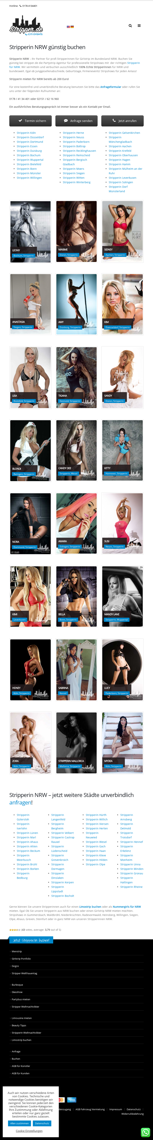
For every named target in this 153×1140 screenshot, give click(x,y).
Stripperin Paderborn (76, 142)
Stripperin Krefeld (120, 150)
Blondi (16, 468)
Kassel (63, 693)
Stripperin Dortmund (30, 142)
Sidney (108, 249)
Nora (15, 541)
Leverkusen (20, 619)
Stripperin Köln (26, 133)
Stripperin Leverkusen (122, 177)
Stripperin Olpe (95, 864)
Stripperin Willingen (29, 177)
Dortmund (19, 547)
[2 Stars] (13, 930)
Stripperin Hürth (96, 815)
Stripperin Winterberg (76, 182)
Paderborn (111, 693)
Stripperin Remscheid (76, 155)
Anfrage (16, 1051)
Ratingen (18, 474)
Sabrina (63, 688)
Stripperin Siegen (74, 173)
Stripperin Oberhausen (123, 155)
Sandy (108, 395)
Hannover (111, 473)
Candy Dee (64, 468)
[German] (72, 26)
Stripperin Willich (97, 819)
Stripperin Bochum (28, 155)
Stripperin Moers (73, 168)
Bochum (18, 255)
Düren (63, 254)
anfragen (20, 802)
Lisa (14, 395)
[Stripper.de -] (26, 25)
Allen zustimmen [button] (19, 1123)
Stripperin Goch (96, 846)
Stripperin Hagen (119, 159)
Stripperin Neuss (73, 137)
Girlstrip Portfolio (21, 958)
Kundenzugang (62, 1109)
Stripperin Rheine (131, 887)
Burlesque (17, 984)
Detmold (64, 401)
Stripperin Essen (27, 146)
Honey (16, 688)
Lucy (107, 688)
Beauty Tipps (19, 1025)
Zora (15, 761)
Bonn (62, 619)
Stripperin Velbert (62, 833)
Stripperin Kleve (96, 855)
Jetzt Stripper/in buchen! (31, 940)
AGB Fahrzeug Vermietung (90, 1109)
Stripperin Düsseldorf (30, 137)
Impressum (115, 1109)
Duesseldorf (112, 327)
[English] (68, 26)
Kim (106, 322)
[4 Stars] (17, 930)
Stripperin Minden (131, 869)
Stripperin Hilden (96, 860)
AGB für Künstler (21, 1066)
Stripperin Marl (26, 837)
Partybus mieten (21, 999)
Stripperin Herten (97, 828)
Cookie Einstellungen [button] (29, 1131)
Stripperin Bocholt (62, 896)
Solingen (64, 546)
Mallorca (64, 766)
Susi (106, 541)
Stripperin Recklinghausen (79, 150)
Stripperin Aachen (120, 146)
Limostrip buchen (90, 906)
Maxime (63, 249)
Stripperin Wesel (96, 842)
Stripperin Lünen (27, 833)
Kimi (14, 614)
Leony (16, 250)
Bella (61, 614)
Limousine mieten (22, 1018)
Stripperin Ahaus (27, 842)
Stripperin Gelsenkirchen (124, 133)
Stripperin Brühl (27, 864)
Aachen (109, 254)
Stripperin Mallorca (71, 761)
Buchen (16, 1058)
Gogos (15, 966)
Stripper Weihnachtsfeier (25, 1006)
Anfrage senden (81, 121)
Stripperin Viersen (97, 824)
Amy (60, 322)
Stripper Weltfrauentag (24, 973)
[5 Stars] (19, 930)
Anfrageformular (110, 87)
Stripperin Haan (96, 851)
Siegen (17, 327)
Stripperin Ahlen (27, 846)
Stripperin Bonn (27, 168)
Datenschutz (134, 1109)
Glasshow (17, 992)
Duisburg (64, 327)
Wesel (74, 473)
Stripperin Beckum (28, 851)
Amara (62, 541)
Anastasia (18, 322)
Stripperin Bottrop (74, 146)
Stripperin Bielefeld (29, 164)
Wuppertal (122, 619)
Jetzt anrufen (127, 121)
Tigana (62, 395)
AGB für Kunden (20, 1073)
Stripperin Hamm (119, 164)
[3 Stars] (15, 930)
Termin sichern (35, 121)
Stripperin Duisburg (29, 150)
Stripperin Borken (28, 869)
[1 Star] (10, 930)
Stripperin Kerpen (62, 882)
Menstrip (17, 951)
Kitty (107, 468)
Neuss (109, 546)
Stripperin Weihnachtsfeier (26, 1032)
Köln (16, 693)
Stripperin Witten (74, 177)
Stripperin (28, 255)
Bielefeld (18, 401)
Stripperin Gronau (131, 873)
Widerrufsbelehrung (132, 1113)
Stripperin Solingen (121, 182)
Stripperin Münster (29, 173)
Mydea (108, 761)
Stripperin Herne (73, 133)
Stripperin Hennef (131, 842)
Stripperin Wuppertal (30, 159)
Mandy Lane (111, 614)
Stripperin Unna (130, 864)
